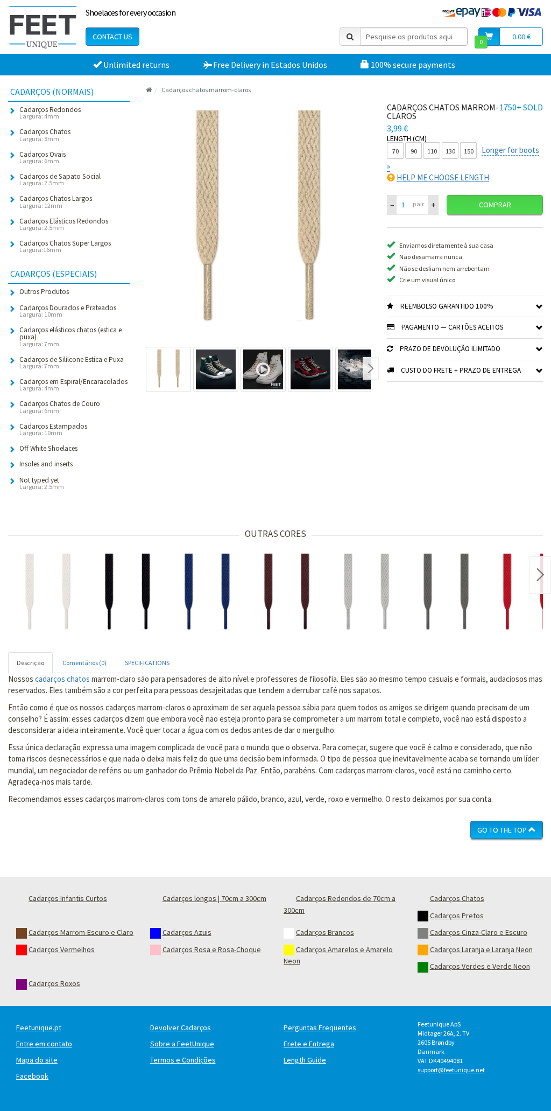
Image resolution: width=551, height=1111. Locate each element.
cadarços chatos (62, 679)
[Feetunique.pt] (42, 26)
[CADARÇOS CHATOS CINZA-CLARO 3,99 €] (366, 593)
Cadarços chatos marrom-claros (206, 90)
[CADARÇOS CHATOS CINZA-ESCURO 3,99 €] (446, 593)
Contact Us (112, 36)
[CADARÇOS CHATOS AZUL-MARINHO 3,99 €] (207, 593)
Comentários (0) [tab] (84, 663)
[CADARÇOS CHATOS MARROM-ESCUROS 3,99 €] (287, 593)
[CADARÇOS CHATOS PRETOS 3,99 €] (127, 593)
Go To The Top (502, 830)
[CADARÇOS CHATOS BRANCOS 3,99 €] (48, 593)
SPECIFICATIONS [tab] (147, 663)
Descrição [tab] (30, 663)
